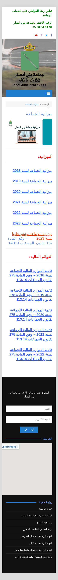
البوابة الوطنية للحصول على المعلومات (33, 550)
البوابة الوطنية (45, 508)
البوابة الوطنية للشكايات (40, 543)
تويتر (46, 35)
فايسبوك (51, 35)
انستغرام (41, 35)
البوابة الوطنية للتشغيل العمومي (36, 536)
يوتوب (36, 35)
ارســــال (29, 429)
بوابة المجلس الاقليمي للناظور (37, 529)
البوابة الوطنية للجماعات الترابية (36, 515)
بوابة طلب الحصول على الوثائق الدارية (33, 557)
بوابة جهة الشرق (44, 522)
